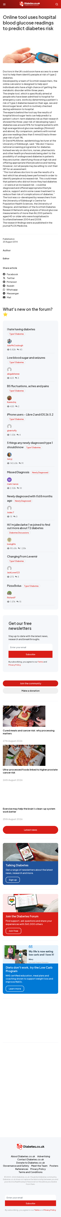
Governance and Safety (16, 1165)
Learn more (15, 988)
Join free (13, 930)
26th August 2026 (13, 780)
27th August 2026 (12, 740)
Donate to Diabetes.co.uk (30, 1162)
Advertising (43, 1156)
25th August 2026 (13, 819)
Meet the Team (39, 1165)
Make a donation (31, 690)
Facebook (12, 274)
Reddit (10, 285)
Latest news (30, 829)
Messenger (13, 293)
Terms (40, 662)
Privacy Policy (15, 665)
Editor (6, 258)
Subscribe (30, 654)
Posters (54, 1165)
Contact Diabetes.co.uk (30, 1159)
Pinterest (12, 281)
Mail (9, 297)
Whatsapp (12, 289)
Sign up (13, 879)
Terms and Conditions (30, 1172)
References (21, 1168)
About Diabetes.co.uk (23, 1156)
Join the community (30, 683)
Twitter (11, 278)
